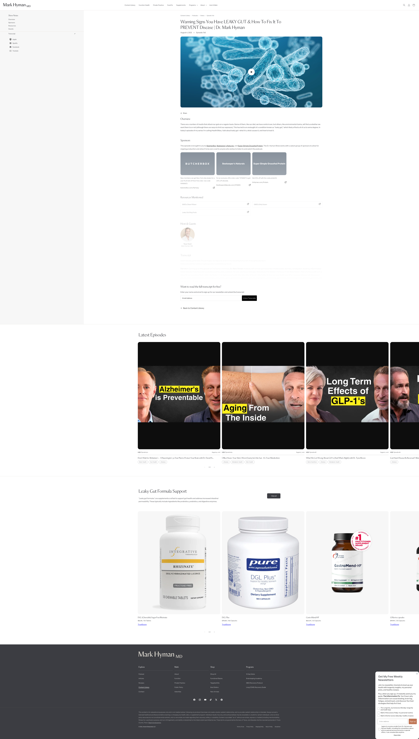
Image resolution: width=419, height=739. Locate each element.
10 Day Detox (250, 674)
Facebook (16, 47)
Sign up (413, 721)
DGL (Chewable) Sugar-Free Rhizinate (152, 617)
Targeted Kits (214, 683)
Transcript (41, 34)
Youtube (15, 51)
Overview (11, 19)
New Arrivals (214, 692)
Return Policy (269, 726)
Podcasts (195, 15)
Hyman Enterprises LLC (149, 726)
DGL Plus (225, 617)
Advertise (177, 692)
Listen (41, 734)
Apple (15, 39)
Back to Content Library (193, 308)
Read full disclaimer (154, 723)
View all (273, 496)
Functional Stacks (216, 678)
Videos (202, 15)
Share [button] (185, 113)
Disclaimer (277, 726)
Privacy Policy (249, 726)
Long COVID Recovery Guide (256, 687)
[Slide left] (204, 467)
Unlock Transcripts (249, 298)
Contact (141, 692)
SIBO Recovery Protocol (254, 683)
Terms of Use (240, 726)
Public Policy (178, 687)
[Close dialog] (417, 673)
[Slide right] (214, 467)
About (176, 674)
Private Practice (179, 683)
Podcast (141, 674)
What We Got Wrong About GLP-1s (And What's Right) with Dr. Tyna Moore (336, 458)
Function (177, 678)
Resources (12, 26)
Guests (10, 29)
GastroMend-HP (312, 617)
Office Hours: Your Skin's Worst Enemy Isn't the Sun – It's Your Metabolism (251, 458)
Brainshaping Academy (254, 678)
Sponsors (11, 22)
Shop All (213, 674)
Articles (141, 678)
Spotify (15, 43)
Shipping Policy (260, 726)
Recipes (141, 683)
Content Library (185, 15)
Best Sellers (214, 687)
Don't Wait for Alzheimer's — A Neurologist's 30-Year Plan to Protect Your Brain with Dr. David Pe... (176, 458)
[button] (193, 5)
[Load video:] (251, 72)
